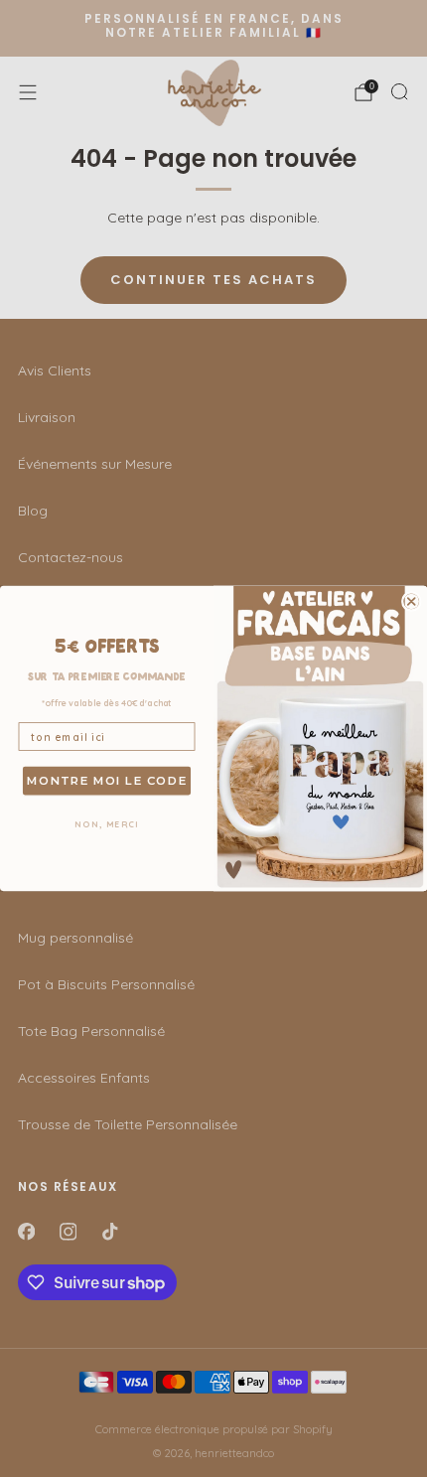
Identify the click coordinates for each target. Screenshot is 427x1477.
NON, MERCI (106, 824)
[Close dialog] (411, 601)
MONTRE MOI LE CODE (107, 781)
